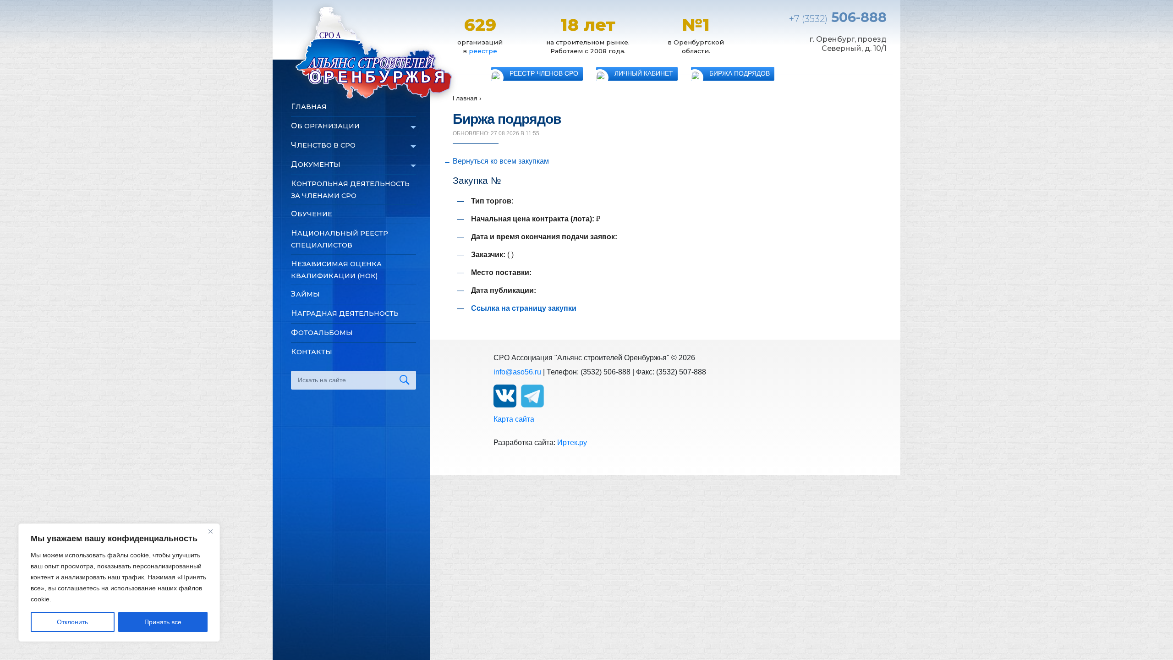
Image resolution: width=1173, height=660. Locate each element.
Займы (305, 294)
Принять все (162, 622)
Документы (315, 164)
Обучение (311, 213)
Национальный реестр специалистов (339, 239)
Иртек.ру (572, 442)
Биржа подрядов (739, 73)
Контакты (311, 351)
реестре (483, 51)
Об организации (325, 125)
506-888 (838, 17)
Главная (309, 106)
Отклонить (72, 622)
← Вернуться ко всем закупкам (496, 161)
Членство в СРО (323, 145)
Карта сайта (513, 419)
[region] (119, 582)
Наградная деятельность (345, 313)
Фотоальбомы (322, 332)
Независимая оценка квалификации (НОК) (336, 269)
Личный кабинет (643, 73)
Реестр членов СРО (544, 73)
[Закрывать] (210, 531)
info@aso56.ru (517, 372)
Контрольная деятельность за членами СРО (350, 189)
